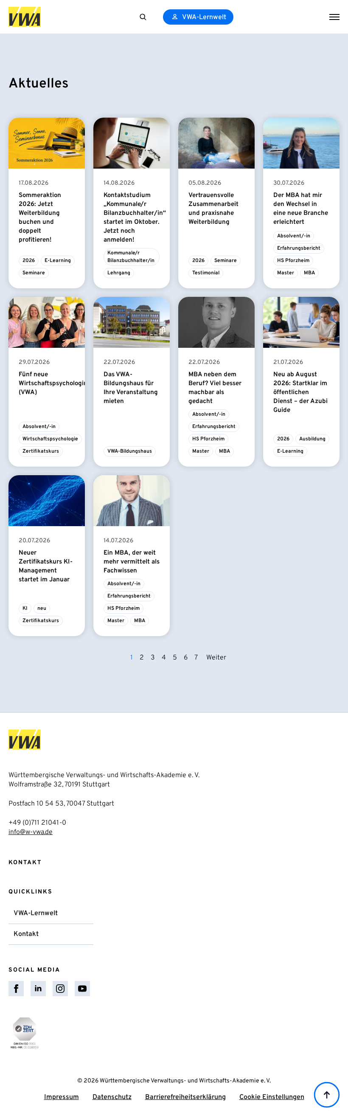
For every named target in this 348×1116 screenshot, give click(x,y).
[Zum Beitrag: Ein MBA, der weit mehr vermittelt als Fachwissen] (131, 500)
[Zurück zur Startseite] (24, 17)
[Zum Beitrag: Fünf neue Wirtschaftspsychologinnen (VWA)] (46, 322)
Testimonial (205, 273)
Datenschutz (112, 1097)
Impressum (61, 1097)
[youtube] (82, 988)
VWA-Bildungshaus (129, 451)
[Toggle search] (143, 17)
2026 (28, 260)
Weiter (216, 658)
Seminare (33, 273)
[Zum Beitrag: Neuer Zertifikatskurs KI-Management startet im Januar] (46, 500)
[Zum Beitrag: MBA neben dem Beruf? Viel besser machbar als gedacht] (216, 322)
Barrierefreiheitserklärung (185, 1097)
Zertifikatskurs (40, 451)
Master (285, 273)
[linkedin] (38, 988)
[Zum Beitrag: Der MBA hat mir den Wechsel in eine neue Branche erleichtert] (301, 143)
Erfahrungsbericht (298, 248)
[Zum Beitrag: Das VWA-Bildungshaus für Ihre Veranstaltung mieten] (131, 322)
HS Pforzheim (293, 260)
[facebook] (16, 988)
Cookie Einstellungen (271, 1097)
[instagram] (60, 988)
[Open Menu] (334, 17)
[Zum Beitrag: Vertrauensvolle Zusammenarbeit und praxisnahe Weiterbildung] (216, 143)
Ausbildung (312, 439)
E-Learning (58, 260)
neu (41, 608)
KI (25, 608)
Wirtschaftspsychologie (50, 439)
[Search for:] (143, 17)
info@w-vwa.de (30, 832)
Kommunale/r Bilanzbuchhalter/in (130, 257)
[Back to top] (327, 1095)
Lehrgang (118, 273)
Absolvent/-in (293, 236)
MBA (309, 273)
